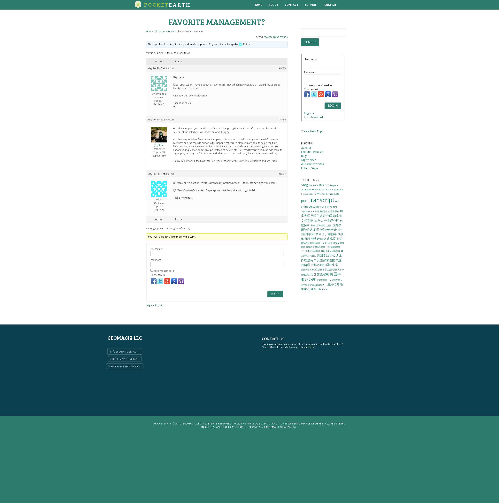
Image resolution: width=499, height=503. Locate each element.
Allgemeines (308, 160)
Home (258, 5)
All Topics (160, 31)
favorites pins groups (276, 37)
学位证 (310, 234)
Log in (149, 305)
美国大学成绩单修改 (330, 251)
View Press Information (124, 366)
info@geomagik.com (125, 351)
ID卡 (316, 193)
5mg (304, 185)
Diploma (316, 189)
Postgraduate (332, 194)
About (273, 5)
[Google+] (167, 283)
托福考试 (310, 238)
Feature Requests (312, 152)
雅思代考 (333, 284)
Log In (275, 294)
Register (159, 305)
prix (304, 201)
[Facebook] (153, 283)
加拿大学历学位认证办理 (322, 213)
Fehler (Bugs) (309, 168)
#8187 (282, 174)
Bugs (304, 156)
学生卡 (320, 234)
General (171, 31)
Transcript (320, 200)
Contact (291, 5)
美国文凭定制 (319, 274)
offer (322, 194)
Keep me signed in (164, 270)
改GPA (321, 238)
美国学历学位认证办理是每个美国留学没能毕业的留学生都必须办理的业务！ (321, 260)
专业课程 (334, 211)
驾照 (313, 289)
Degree (324, 185)
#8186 (282, 119)
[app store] (344, 5)
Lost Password (313, 117)
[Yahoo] (181, 283)
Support (311, 5)
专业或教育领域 (322, 211)
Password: (156, 260)
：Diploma (322, 289)
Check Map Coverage (124, 359)
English (330, 5)
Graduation (307, 194)
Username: (156, 249)
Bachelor (313, 185)
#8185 (282, 68)
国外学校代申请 (326, 230)
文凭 (339, 238)
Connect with (157, 275)
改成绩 (331, 238)
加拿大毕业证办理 (326, 220)
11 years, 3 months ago (222, 44)
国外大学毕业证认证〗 (321, 225)
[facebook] (360, 5)
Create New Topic (312, 131)
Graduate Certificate (332, 189)
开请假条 (331, 234)
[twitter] (352, 5)
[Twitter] (160, 283)
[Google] (174, 283)
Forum (311, 347)
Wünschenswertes (312, 164)
